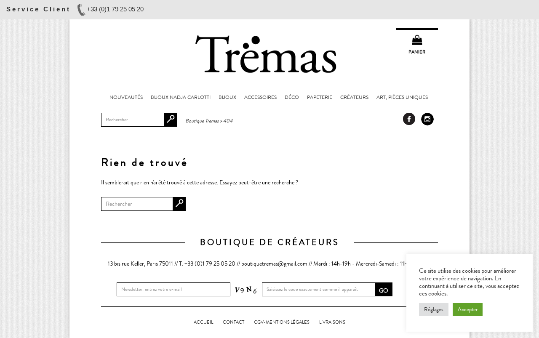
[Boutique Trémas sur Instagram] (427, 119)
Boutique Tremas (269, 53)
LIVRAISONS (332, 322)
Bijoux (227, 97)
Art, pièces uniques (402, 97)
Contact (233, 322)
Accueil (203, 322)
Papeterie (319, 97)
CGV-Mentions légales (282, 322)
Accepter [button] (468, 309)
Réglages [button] (433, 309)
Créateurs (354, 97)
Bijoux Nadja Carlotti (181, 97)
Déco (292, 97)
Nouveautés (126, 97)
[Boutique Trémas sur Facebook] (409, 119)
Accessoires (260, 97)
